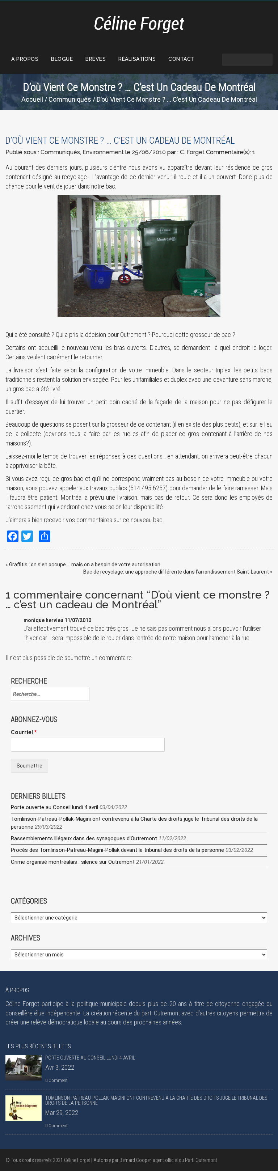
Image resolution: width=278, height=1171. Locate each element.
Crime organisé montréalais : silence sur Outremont (73, 862)
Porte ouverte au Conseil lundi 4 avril (54, 807)
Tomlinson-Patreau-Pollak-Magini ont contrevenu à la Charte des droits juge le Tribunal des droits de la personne (156, 1100)
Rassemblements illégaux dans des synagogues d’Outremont (84, 838)
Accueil (32, 99)
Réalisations (137, 59)
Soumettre (29, 766)
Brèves (95, 59)
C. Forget (192, 152)
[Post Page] (23, 1068)
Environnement (103, 152)
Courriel (24, 732)
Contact (181, 59)
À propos (24, 59)
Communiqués (70, 99)
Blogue (62, 59)
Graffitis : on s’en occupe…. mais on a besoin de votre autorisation (84, 564)
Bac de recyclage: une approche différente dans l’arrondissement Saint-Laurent (176, 572)
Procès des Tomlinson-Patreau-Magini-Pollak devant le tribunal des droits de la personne (117, 850)
